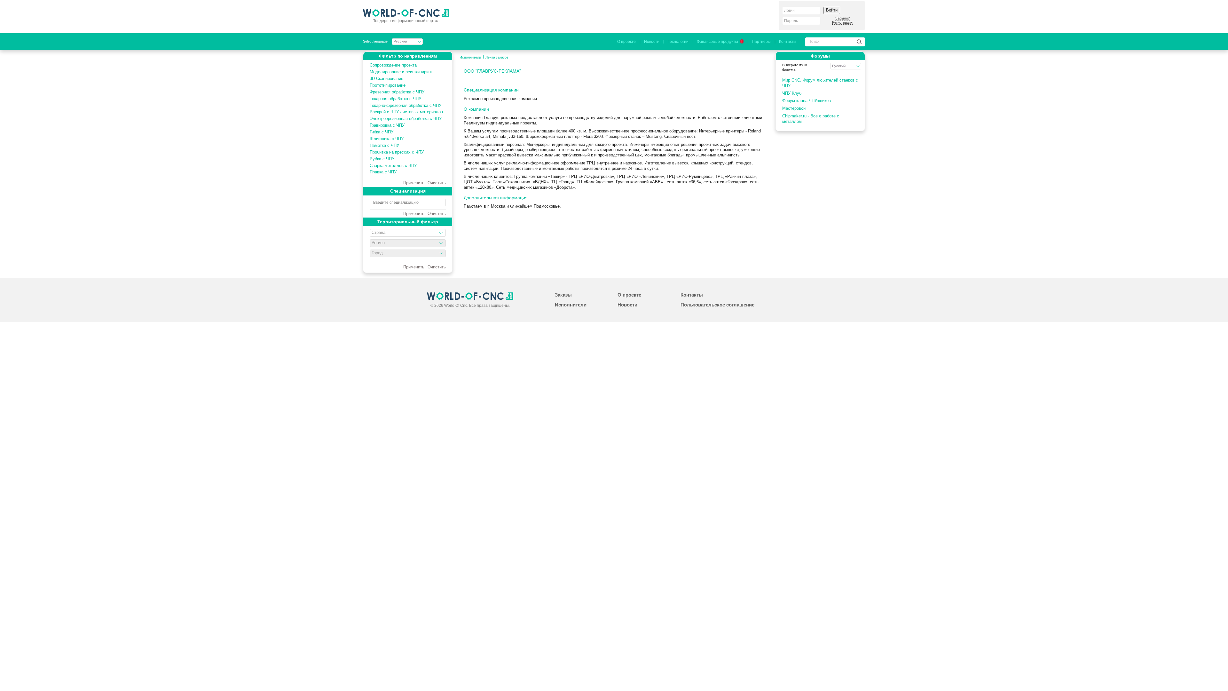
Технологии (678, 41)
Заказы (563, 295)
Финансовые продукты (719, 41)
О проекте (626, 41)
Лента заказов (496, 57)
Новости (651, 41)
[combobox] (408, 233)
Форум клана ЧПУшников (806, 100)
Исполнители (470, 57)
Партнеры (761, 41)
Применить (413, 183)
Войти (832, 10)
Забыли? (842, 18)
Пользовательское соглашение (717, 304)
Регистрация (842, 22)
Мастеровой (794, 108)
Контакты (787, 41)
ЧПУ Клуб (791, 93)
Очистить (437, 183)
